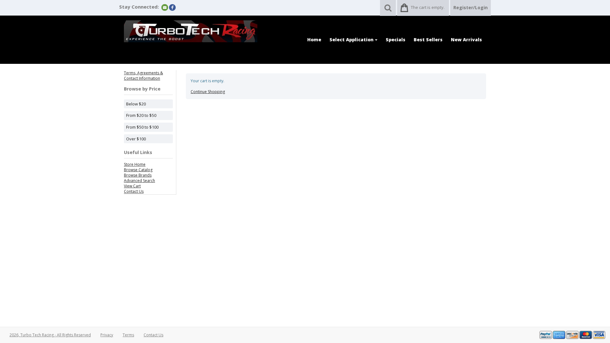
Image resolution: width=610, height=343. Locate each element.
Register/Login (470, 7)
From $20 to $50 (141, 115)
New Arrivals (466, 40)
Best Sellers (428, 40)
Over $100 (136, 139)
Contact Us (134, 191)
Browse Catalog (138, 169)
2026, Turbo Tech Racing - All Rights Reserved (50, 335)
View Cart (132, 186)
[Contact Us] (164, 7)
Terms (128, 335)
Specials (395, 40)
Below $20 (136, 104)
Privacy (106, 335)
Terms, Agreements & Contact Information (143, 75)
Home (314, 40)
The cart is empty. (427, 7)
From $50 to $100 (142, 127)
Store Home (135, 164)
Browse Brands (138, 175)
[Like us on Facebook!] (172, 7)
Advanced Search (139, 180)
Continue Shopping (208, 91)
